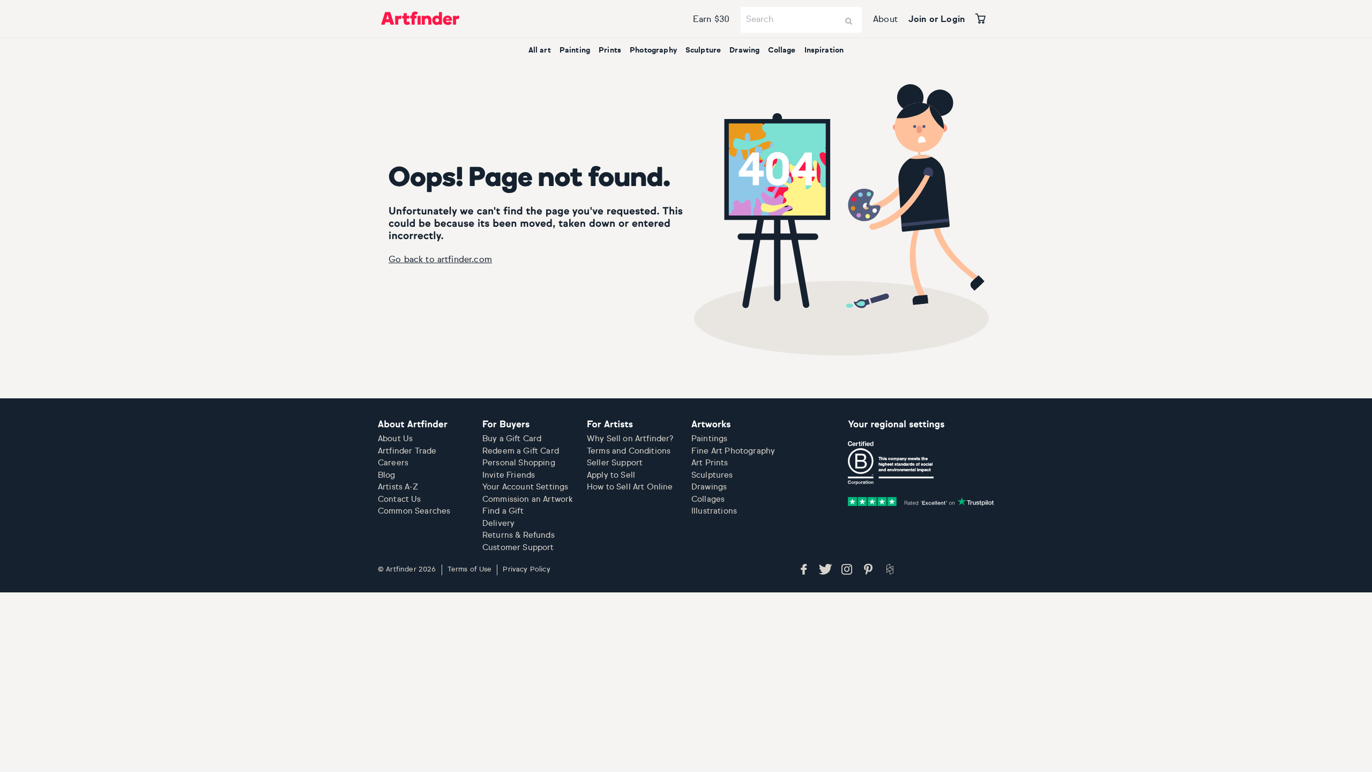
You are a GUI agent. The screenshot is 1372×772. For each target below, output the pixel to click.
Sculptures (712, 475)
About (885, 20)
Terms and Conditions (628, 451)
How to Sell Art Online (630, 487)
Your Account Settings (525, 487)
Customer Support (518, 548)
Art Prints (709, 463)
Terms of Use (470, 569)
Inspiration (824, 50)
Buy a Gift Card (511, 439)
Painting (575, 50)
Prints (610, 50)
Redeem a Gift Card (520, 451)
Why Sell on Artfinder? (630, 439)
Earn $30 (711, 20)
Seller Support (615, 463)
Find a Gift (503, 511)
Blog (387, 475)
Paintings (709, 439)
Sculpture (703, 50)
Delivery (498, 523)
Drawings (709, 487)
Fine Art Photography (733, 451)
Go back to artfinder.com (440, 260)
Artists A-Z (398, 487)
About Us (395, 439)
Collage (781, 50)
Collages (708, 499)
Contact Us (399, 499)
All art (539, 50)
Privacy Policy (526, 569)
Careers (393, 463)
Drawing (744, 50)
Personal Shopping (518, 463)
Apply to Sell (611, 475)
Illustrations (714, 511)
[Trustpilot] (921, 502)
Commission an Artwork (527, 499)
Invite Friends (508, 475)
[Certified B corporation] (891, 463)
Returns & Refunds (518, 535)
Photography (653, 50)
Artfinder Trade (407, 451)
